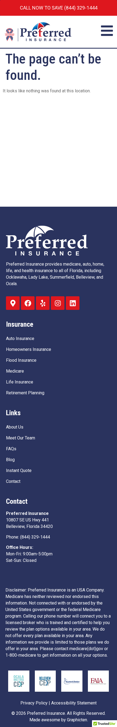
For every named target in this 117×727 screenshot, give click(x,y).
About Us (14, 427)
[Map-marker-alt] (13, 303)
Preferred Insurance (46, 713)
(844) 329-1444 (35, 537)
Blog (10, 459)
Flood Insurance (21, 360)
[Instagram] (57, 303)
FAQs (11, 448)
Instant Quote (19, 470)
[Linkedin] (72, 303)
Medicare (15, 371)
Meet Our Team (20, 437)
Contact (13, 481)
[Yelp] (43, 303)
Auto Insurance (20, 338)
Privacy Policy (34, 703)
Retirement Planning (25, 392)
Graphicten (77, 719)
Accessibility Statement (74, 703)
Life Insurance (19, 382)
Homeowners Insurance (28, 349)
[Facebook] (28, 303)
